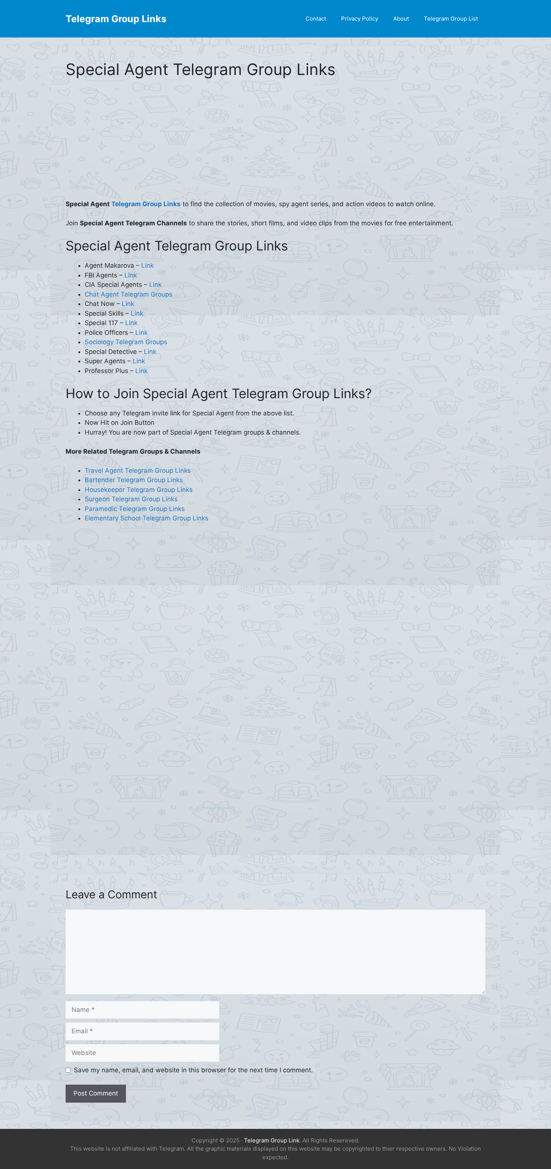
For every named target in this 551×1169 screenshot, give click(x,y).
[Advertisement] (275, 143)
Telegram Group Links (116, 18)
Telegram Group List (451, 18)
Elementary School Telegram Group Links (146, 518)
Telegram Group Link (271, 1140)
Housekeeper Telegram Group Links (139, 489)
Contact (315, 18)
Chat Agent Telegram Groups (128, 294)
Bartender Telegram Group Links (134, 480)
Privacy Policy (359, 18)
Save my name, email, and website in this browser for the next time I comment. (193, 1070)
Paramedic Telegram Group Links (135, 509)
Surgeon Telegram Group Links (131, 499)
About (401, 18)
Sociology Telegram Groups (126, 342)
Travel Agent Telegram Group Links (138, 470)
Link (147, 265)
